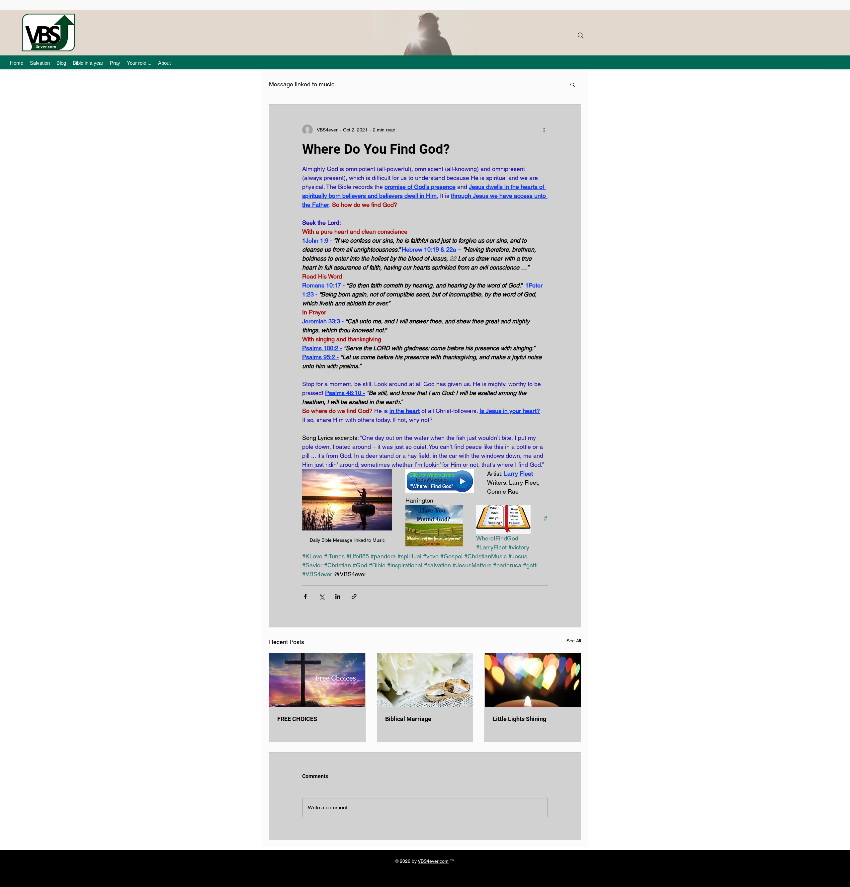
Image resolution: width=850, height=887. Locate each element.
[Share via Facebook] (305, 596)
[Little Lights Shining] (533, 680)
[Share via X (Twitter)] (321, 596)
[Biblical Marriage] (425, 680)
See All (573, 640)
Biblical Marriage (408, 718)
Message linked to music (301, 84)
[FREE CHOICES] (317, 680)
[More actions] (544, 130)
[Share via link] (354, 596)
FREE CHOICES (297, 718)
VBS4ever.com (433, 861)
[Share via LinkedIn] (338, 596)
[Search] (581, 35)
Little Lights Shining (519, 718)
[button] (572, 84)
